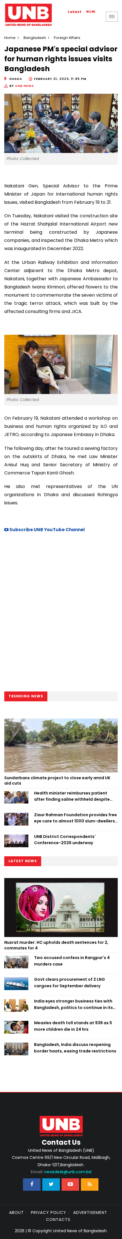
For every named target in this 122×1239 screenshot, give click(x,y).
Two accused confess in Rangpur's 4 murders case (72, 961)
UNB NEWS (24, 86)
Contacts (58, 1219)
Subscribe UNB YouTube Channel (47, 530)
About (16, 1212)
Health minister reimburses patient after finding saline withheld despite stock (72, 796)
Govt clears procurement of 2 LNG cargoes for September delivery (69, 982)
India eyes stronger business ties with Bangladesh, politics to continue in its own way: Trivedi (73, 1004)
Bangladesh (35, 37)
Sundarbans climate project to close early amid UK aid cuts (57, 780)
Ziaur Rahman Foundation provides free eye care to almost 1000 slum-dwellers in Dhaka (75, 818)
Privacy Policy (48, 1212)
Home (10, 37)
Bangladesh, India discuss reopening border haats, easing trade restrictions (75, 1048)
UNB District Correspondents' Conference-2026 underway (65, 840)
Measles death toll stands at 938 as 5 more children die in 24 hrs (73, 1026)
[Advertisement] (61, 614)
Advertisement (90, 1212)
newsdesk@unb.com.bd (61, 1172)
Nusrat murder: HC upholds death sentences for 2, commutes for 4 (56, 945)
